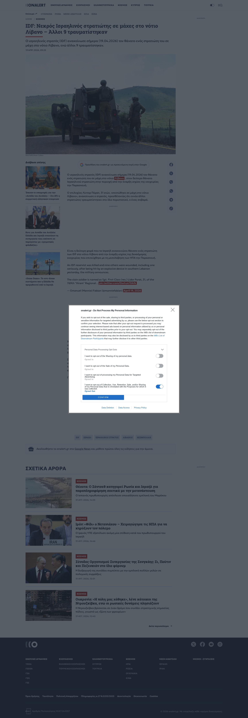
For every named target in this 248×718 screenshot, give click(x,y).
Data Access (124, 407)
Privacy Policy (140, 407)
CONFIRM (103, 397)
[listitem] (124, 349)
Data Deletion (108, 407)
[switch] (159, 356)
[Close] (173, 310)
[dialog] (124, 359)
